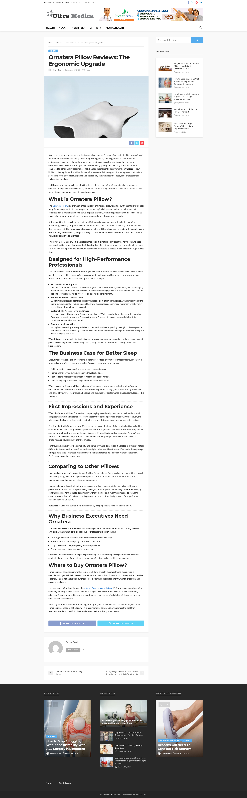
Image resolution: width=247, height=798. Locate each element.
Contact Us (76, 2)
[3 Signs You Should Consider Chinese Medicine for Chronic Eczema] (165, 67)
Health (50, 27)
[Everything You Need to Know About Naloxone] (179, 728)
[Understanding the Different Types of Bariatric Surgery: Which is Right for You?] (106, 762)
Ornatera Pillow (60, 205)
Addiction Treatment (169, 740)
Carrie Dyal (56, 70)
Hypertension (78, 27)
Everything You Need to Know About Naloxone (175, 746)
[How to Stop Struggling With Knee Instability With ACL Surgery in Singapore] (165, 83)
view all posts (73, 650)
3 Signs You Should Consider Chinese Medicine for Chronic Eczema (186, 66)
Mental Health (115, 27)
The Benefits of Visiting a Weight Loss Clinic (129, 746)
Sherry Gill (54, 753)
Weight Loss (53, 736)
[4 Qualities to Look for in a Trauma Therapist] (165, 113)
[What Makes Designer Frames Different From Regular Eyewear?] (165, 127)
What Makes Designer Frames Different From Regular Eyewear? (184, 126)
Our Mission (89, 2)
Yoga (62, 27)
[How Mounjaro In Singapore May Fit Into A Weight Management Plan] (165, 98)
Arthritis (95, 27)
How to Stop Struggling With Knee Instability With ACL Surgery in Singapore (186, 81)
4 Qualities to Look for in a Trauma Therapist (185, 110)
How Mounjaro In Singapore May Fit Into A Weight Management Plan (186, 96)
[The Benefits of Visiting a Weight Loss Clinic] (106, 749)
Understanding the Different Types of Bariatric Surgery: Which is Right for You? (130, 760)
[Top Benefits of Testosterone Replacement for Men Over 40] (106, 736)
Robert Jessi (167, 753)
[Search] (200, 27)
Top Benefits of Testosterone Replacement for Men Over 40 (129, 733)
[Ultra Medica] (70, 14)
